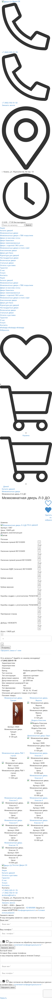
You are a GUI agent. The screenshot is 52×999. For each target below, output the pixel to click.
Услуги (4, 882)
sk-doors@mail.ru (9, 895)
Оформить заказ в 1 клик (11, 650)
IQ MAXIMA (30, 907)
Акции (4, 870)
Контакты (5, 885)
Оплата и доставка (9, 875)
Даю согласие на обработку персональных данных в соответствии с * (25, 943)
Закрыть (3, 998)
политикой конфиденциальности (27, 944)
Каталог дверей (8, 489)
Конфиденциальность (27, 910)
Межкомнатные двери (11, 491)
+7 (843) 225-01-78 (10, 52)
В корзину (6, 647)
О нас (4, 880)
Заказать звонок (8, 105)
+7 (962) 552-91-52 (10, 102)
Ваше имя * (4, 920)
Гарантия (6, 877)
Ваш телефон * (6, 929)
